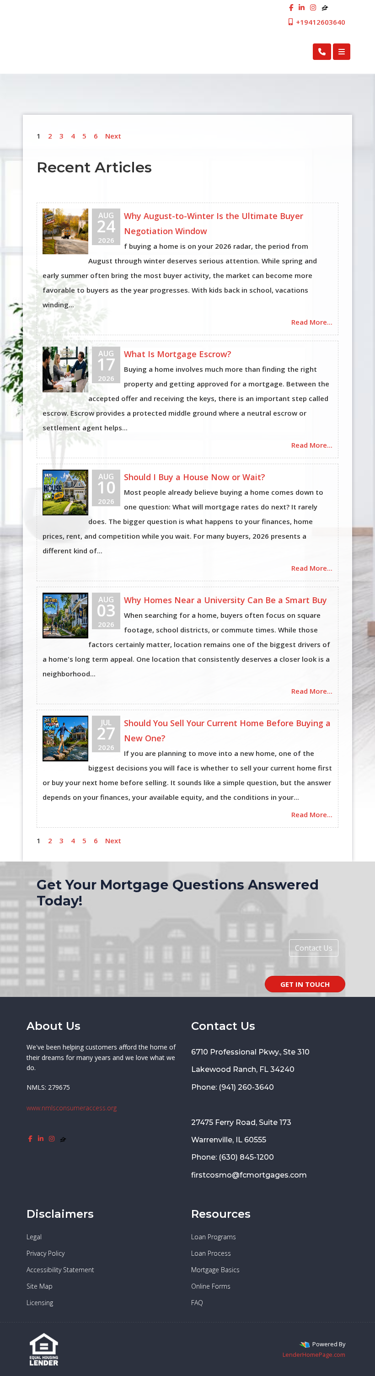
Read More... (311, 322)
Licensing (40, 1302)
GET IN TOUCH (305, 984)
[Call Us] (322, 51)
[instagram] (313, 7)
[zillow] (324, 7)
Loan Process (211, 1253)
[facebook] (291, 7)
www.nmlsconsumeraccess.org (72, 1107)
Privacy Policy (45, 1253)
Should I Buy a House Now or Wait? (194, 476)
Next (113, 135)
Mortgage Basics (215, 1269)
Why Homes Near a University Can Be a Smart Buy (225, 599)
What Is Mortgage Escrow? (177, 353)
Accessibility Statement (60, 1269)
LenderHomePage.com (314, 1354)
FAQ (197, 1302)
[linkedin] (302, 7)
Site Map (40, 1286)
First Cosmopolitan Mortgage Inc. (97, 51)
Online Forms (210, 1286)
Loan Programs (213, 1236)
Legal (34, 1236)
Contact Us (313, 948)
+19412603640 (319, 22)
